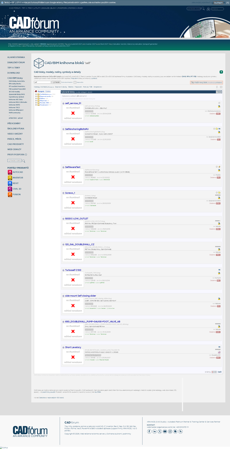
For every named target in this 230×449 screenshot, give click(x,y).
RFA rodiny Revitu (15, 84)
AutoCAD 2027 (76, 44)
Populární (74, 78)
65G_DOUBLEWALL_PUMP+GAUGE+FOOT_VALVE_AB (92, 321)
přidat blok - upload (16, 118)
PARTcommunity (14, 113)
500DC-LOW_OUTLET (76, 218)
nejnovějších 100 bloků (55, 398)
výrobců (94, 78)
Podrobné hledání (66, 82)
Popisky (218, 175)
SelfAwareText (72, 167)
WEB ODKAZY (14, 149)
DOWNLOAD (13, 73)
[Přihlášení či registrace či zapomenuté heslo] (208, 10)
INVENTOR (17, 177)
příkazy (45, 46)
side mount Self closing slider (80, 295)
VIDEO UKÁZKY (15, 134)
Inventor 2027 (91, 44)
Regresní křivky (15, 46)
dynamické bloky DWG (17, 94)
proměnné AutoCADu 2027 (60, 46)
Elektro (70, 87)
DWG (184, 76)
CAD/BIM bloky (15, 78)
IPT (191, 76)
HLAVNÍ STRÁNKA (16, 57)
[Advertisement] (109, 158)
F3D (195, 76)
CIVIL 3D (16, 189)
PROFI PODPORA (15, 154)
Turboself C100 (73, 270)
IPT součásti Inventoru (17, 86)
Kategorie (41, 91)
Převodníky (30, 46)
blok (219, 92)
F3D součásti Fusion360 (17, 89)
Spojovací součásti (214, 137)
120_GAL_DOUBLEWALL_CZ (79, 244)
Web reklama (85, 434)
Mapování (78, 87)
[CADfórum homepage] (34, 33)
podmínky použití (48, 392)
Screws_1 (70, 193)
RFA (188, 76)
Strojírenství (98, 87)
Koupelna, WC (216, 355)
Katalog (37, 87)
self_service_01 (73, 103)
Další (219, 372)
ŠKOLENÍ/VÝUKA (15, 128)
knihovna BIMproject (16, 110)
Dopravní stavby (61, 87)
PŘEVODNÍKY (13, 123)
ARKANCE (151, 422)
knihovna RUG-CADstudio (18, 102)
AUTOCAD (17, 172)
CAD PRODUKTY (15, 144)
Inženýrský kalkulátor (134, 44)
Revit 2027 (104, 44)
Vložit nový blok (200, 82)
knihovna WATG (14, 105)
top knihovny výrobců (16, 97)
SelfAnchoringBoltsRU (77, 129)
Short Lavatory (73, 347)
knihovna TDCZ (14, 107)
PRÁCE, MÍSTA (14, 139)
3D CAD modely (14, 92)
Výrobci (47, 91)
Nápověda (79, 82)
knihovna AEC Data (16, 99)
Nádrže (218, 226)
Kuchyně (217, 278)
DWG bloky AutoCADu (17, 81)
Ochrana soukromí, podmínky (119, 434)
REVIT (15, 183)
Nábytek (217, 303)
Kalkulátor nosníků (119, 44)
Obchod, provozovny (214, 111)
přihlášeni (218, 82)
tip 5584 (98, 392)
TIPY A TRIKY (13, 67)
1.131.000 (43, 44)
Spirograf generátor (150, 44)
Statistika (42, 398)
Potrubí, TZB (87, 87)
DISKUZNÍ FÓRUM (16, 62)
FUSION (16, 194)
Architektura (47, 87)
